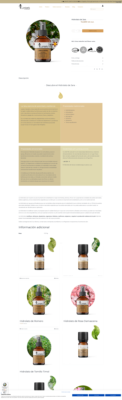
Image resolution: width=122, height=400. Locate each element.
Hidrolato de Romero (31, 321)
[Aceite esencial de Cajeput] (82, 255)
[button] (87, 58)
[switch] (4, 392)
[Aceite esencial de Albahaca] (82, 343)
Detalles (56, 278)
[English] (117, 2)
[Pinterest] (99, 69)
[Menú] (7, 383)
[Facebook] (94, 69)
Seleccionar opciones (25, 278)
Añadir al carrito (93, 30)
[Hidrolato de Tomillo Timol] (39, 351)
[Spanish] (116, 2)
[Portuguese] (120, 2)
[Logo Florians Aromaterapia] (24, 4)
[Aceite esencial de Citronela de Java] (39, 255)
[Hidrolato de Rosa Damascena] (82, 300)
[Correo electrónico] (102, 69)
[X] (97, 69)
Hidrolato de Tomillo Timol (34, 371)
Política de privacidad (65, 391)
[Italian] (119, 2)
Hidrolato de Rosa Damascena (80, 321)
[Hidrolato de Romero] (39, 300)
